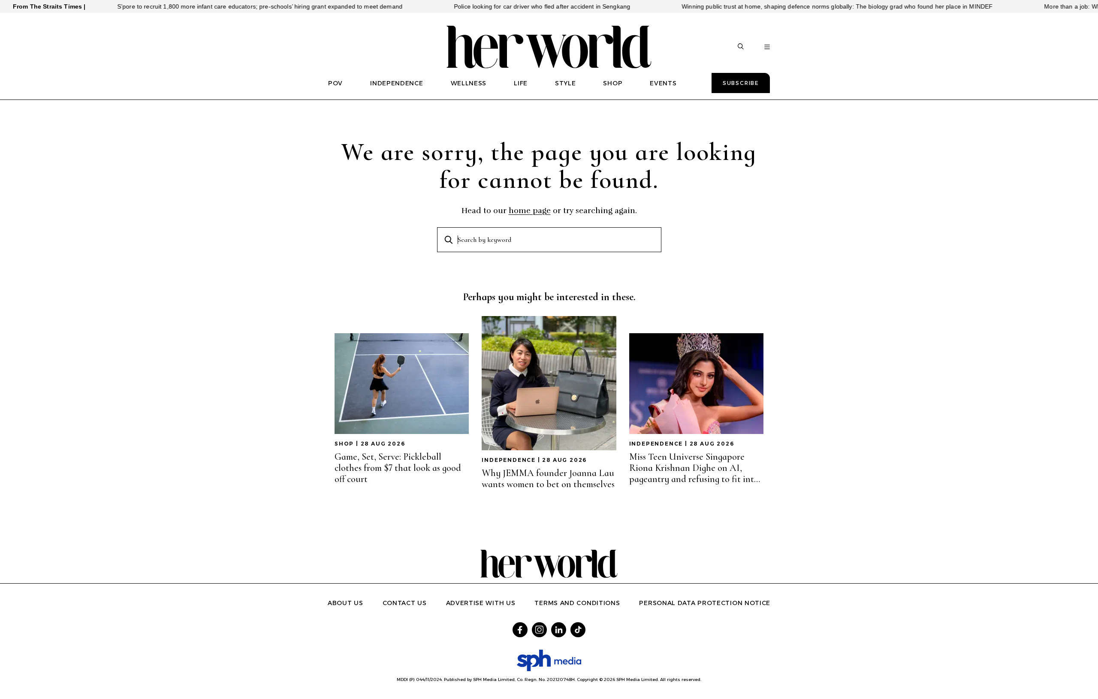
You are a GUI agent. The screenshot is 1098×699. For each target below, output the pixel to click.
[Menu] (767, 47)
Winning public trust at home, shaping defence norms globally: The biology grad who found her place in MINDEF (814, 6)
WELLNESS (469, 83)
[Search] (740, 47)
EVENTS (663, 83)
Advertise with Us (481, 603)
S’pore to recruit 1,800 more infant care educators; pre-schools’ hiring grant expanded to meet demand (237, 6)
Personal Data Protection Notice (704, 603)
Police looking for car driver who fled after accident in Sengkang (519, 6)
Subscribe (741, 83)
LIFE (521, 83)
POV (335, 83)
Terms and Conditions (577, 603)
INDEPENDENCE (396, 83)
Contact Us (405, 603)
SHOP (612, 83)
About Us (345, 603)
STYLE (565, 83)
